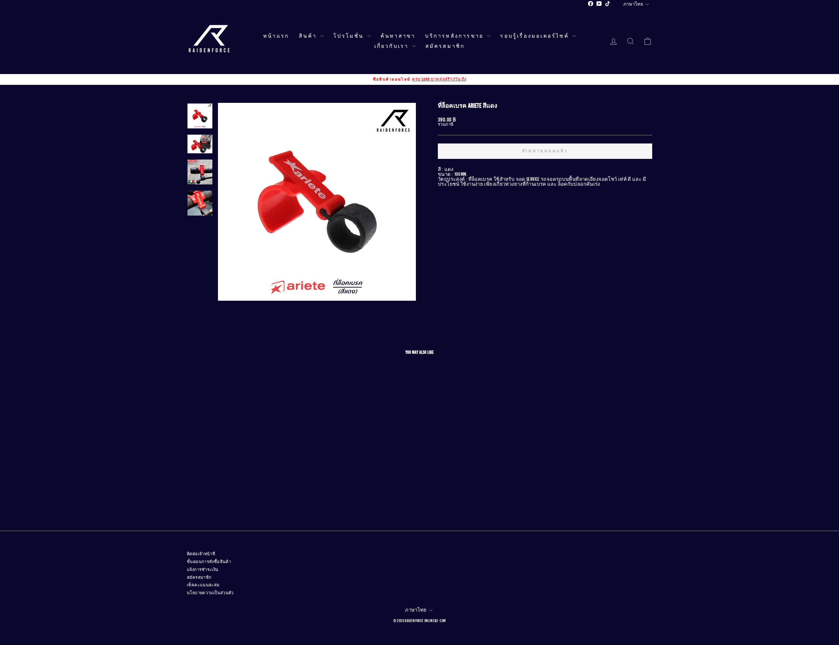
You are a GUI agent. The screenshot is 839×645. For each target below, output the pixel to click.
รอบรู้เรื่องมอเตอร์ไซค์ (535, 36)
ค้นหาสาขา (398, 36)
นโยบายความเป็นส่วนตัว (210, 593)
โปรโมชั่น (349, 36)
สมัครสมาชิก (445, 46)
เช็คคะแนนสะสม (203, 585)
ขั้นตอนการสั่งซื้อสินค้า (209, 562)
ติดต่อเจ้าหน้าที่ (201, 554)
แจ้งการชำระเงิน (203, 569)
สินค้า (309, 36)
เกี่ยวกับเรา (392, 46)
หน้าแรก (276, 36)
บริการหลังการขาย (455, 36)
